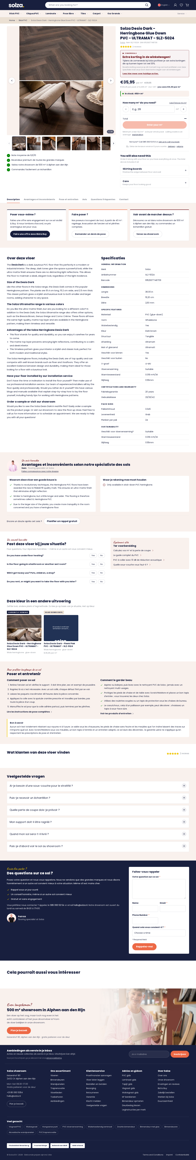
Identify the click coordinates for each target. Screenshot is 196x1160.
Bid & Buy (162, 1088)
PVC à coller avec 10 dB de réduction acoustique (137, 560)
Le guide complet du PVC (126, 555)
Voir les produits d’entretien (115, 713)
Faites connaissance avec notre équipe (40, 471)
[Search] (147, 5)
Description (13, 199)
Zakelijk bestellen (166, 1092)
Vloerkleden (56, 1092)
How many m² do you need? (139, 102)
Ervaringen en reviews (168, 1084)
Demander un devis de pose (90, 234)
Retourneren (92, 1092)
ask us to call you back (169, 141)
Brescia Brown (27, 316)
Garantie (90, 1096)
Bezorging (91, 1088)
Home (12, 20)
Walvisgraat (31, 1126)
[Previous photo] (12, 80)
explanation (137, 134)
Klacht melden (93, 1101)
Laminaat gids (129, 1079)
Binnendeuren (57, 1079)
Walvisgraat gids (130, 1092)
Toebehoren (57, 1096)
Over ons (162, 1075)
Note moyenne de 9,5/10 (23, 155)
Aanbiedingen (57, 1101)
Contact (123, 199)
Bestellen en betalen (96, 1084)
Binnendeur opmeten (132, 1101)
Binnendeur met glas (149, 1126)
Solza (122, 42)
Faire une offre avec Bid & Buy (30, 234)
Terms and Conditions (153, 1154)
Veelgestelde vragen (96, 1105)
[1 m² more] (183, 109)
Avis (84, 199)
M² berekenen (129, 1096)
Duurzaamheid (165, 1101)
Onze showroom (166, 1079)
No (101, 555)
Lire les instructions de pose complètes (28, 711)
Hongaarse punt (50, 1126)
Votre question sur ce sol (146, 876)
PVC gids (126, 1075)
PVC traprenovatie (47, 1132)
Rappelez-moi (144, 946)
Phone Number (140, 915)
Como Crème (63, 316)
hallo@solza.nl (81, 905)
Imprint (169, 1154)
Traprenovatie (58, 1088)
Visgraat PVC (15, 1126)
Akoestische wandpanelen (21, 1132)
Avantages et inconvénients (39, 199)
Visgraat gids (128, 1088)
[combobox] (98, 5)
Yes (93, 555)
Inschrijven (180, 1054)
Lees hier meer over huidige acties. (141, 73)
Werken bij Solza (166, 1096)
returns (180, 146)
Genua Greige (43, 316)
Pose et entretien (68, 199)
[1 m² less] (126, 109)
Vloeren (54, 1075)
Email (163, 903)
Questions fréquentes (103, 199)
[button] (187, 5)
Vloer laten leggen (95, 1079)
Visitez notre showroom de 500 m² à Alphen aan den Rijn (39, 164)
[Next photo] (111, 80)
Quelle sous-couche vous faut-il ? (130, 564)
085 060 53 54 (149, 141)
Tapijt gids (127, 1084)
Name (135, 903)
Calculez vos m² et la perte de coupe (132, 550)
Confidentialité (182, 1154)
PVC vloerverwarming (73, 1126)
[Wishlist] (181, 5)
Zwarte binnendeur (126, 1126)
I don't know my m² (178, 102)
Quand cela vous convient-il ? (148, 927)
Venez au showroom (147, 234)
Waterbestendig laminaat (100, 1126)
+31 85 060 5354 (15, 1092)
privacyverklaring (54, 1058)
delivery (171, 146)
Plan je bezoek (19, 1030)
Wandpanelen (58, 1084)
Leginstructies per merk (134, 1109)
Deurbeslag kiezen (131, 1105)
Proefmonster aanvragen (99, 1075)
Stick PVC (23, 20)
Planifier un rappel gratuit (62, 521)
